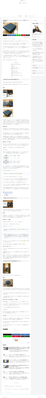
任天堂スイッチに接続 (14, 70)
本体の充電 (13, 66)
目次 (15, 62)
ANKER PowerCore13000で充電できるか (16, 64)
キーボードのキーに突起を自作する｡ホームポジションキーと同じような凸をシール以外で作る (37, 49)
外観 (12, 65)
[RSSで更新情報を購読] (17, 340)
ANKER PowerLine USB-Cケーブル (15, 68)
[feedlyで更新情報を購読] (15, 340)
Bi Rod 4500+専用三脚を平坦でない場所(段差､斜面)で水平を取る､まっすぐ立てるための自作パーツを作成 (37, 53)
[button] (27, 35)
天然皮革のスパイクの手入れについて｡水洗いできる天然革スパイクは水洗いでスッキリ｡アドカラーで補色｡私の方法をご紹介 (37, 61)
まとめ (12, 76)
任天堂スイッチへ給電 (14, 67)
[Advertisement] (23, 10)
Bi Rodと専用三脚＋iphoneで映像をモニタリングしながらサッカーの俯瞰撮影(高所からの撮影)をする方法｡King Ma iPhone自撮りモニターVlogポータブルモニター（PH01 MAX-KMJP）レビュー (37, 44)
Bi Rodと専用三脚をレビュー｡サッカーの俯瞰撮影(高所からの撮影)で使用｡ (37, 57)
